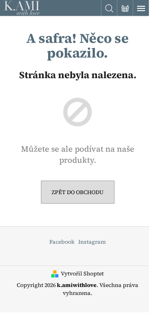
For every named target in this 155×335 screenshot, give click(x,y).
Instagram (92, 242)
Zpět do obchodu (78, 192)
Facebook (61, 242)
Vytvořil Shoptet (82, 273)
